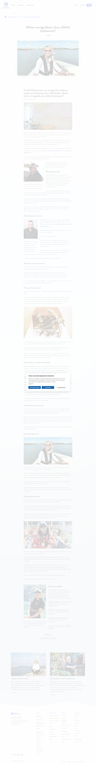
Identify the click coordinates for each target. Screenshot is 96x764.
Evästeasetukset (61, 387)
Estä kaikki (48, 387)
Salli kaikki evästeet (35, 387)
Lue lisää (29, 383)
